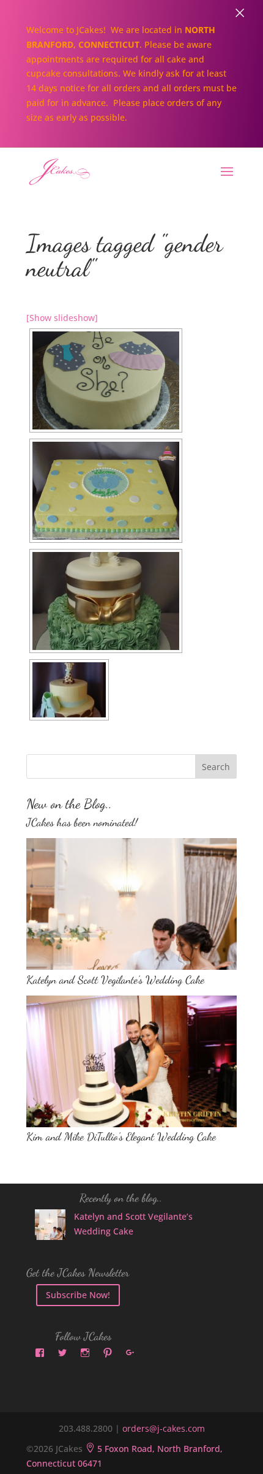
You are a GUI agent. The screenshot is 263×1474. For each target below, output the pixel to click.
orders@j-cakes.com (163, 1428)
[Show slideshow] (62, 317)
